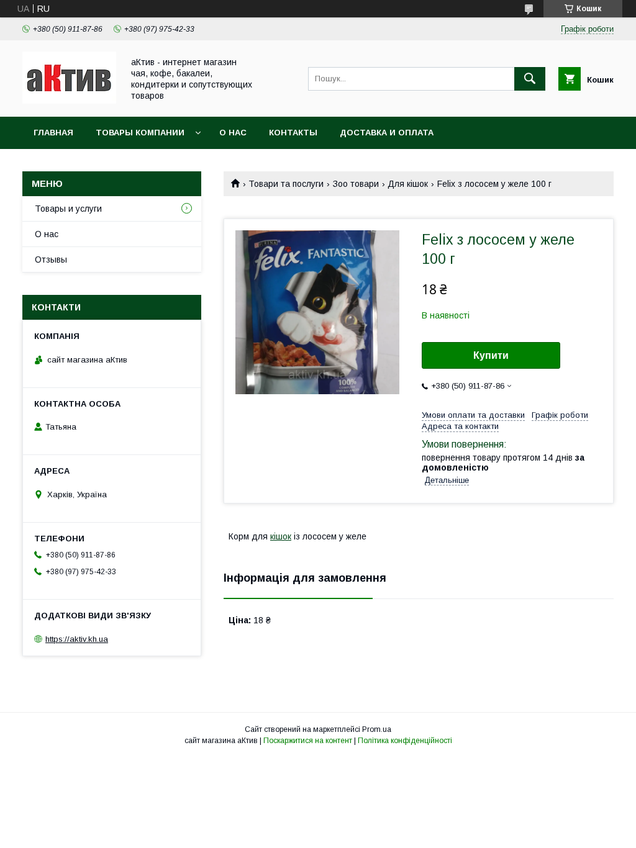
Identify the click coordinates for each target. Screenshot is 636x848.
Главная (53, 132)
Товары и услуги (68, 209)
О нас (233, 132)
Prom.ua (376, 729)
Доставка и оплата (387, 132)
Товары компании (140, 132)
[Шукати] (529, 79)
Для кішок (408, 184)
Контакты (293, 132)
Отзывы (51, 259)
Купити (491, 355)
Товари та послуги (286, 184)
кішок (280, 536)
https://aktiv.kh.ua (76, 639)
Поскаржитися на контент (307, 740)
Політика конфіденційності (405, 740)
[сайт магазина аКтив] (69, 101)
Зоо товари (356, 184)
